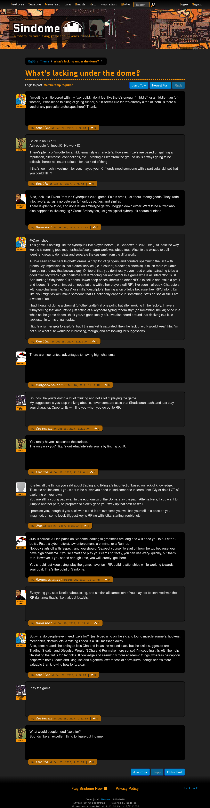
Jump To (138, 85)
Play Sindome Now (87, 788)
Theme (44, 61)
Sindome (36, 28)
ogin (184, 4)
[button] (92, 127)
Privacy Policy (127, 788)
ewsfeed (52, 4)
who (125, 4)
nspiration (108, 4)
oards (80, 4)
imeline (34, 4)
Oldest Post (174, 772)
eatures (17, 4)
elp (92, 4)
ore (67, 4)
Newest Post (160, 85)
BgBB (31, 61)
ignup (197, 4)
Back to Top (192, 788)
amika (195, 47)
